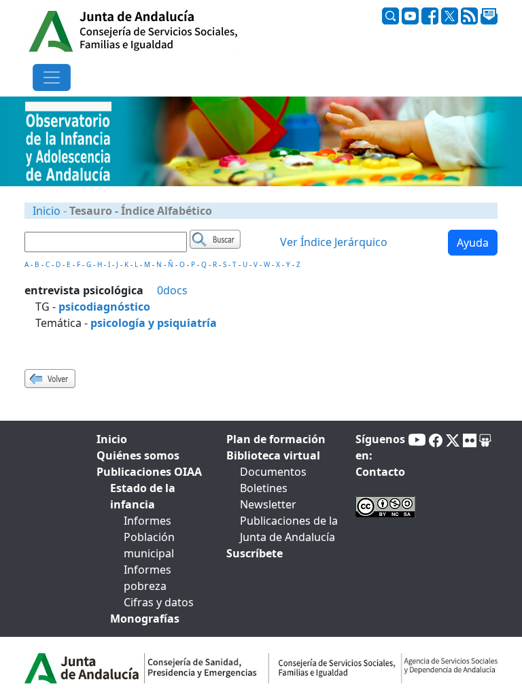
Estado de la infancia (142, 496)
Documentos (273, 471)
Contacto (380, 471)
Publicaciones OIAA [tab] (149, 471)
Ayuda (473, 242)
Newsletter (268, 504)
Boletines (264, 488)
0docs (172, 290)
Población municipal (149, 545)
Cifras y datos (159, 602)
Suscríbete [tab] (254, 553)
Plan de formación (276, 439)
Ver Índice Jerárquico (333, 241)
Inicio (46, 210)
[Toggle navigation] (52, 77)
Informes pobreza (147, 577)
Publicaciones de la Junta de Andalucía (289, 528)
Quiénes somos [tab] (138, 455)
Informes (147, 520)
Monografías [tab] (144, 618)
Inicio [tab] (112, 439)
